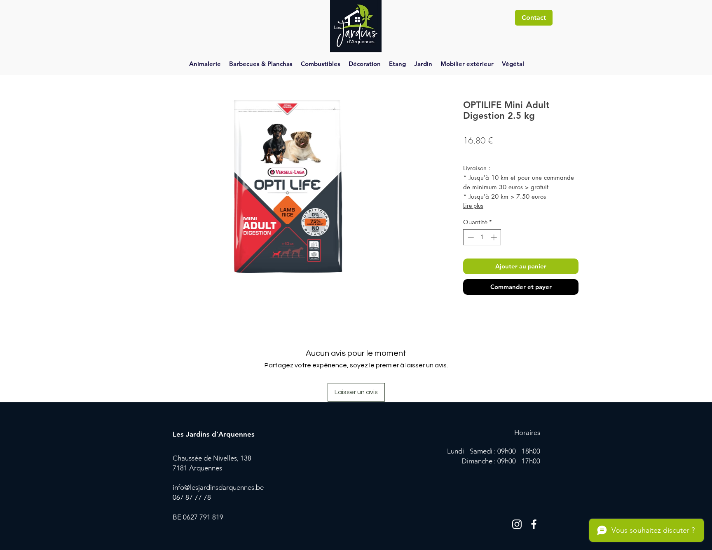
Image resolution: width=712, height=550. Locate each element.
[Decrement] (469, 237)
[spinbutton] (482, 237)
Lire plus (473, 205)
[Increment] (494, 237)
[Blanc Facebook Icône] (533, 524)
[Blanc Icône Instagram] (517, 524)
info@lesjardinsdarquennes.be (218, 487)
